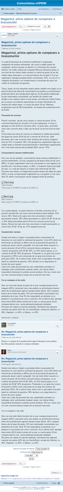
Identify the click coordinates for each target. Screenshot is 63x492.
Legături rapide (9, 9)
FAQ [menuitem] (20, 9)
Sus (61, 320)
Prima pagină (9, 483)
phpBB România (39, 489)
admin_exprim (13, 34)
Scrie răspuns (8, 26)
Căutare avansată (49, 26)
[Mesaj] (2, 48)
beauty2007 (12, 323)
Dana (9, 350)
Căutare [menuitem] (60, 13)
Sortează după (25, 452)
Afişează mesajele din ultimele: (24, 449)
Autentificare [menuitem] (57, 9)
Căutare (45, 26)
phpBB (23, 487)
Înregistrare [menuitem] (45, 9)
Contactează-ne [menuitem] (42, 483)
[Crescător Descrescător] (31, 455)
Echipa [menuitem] (53, 483)
